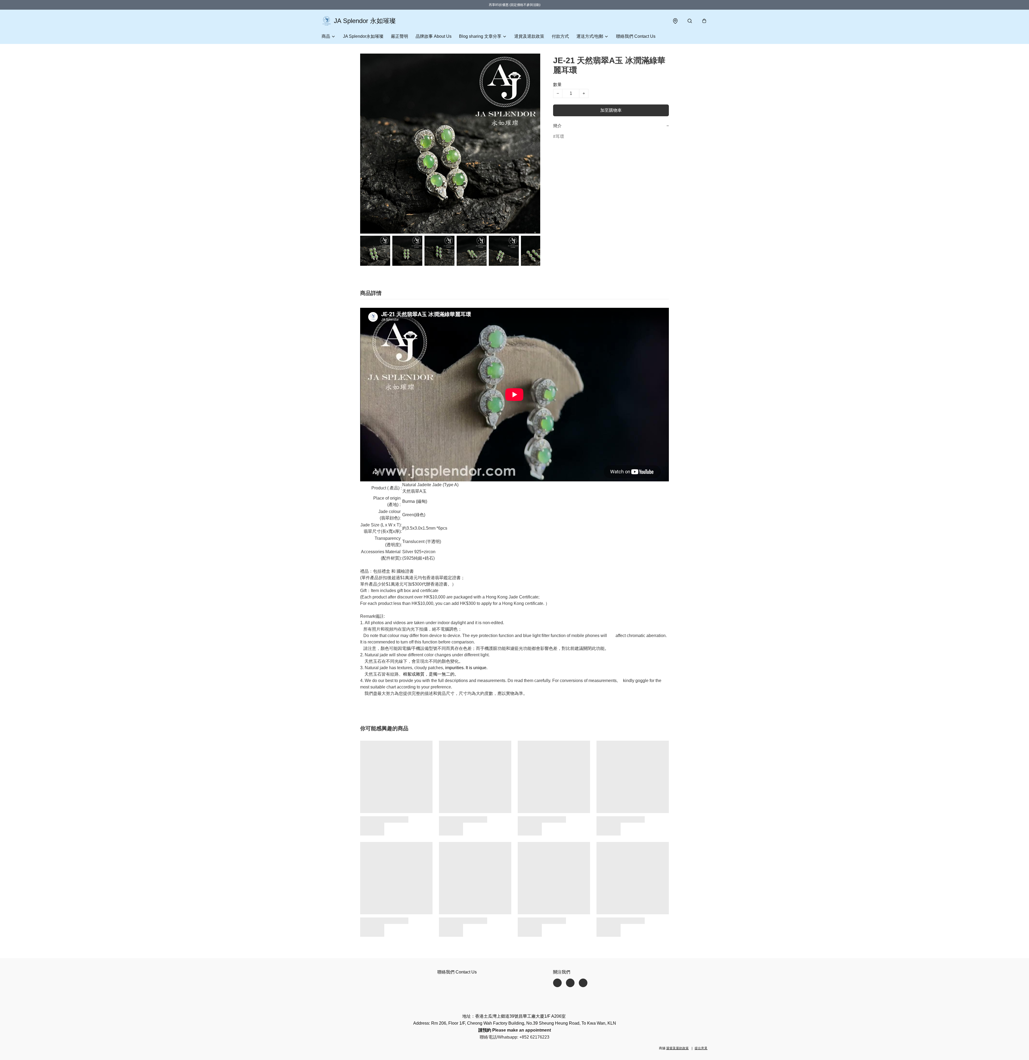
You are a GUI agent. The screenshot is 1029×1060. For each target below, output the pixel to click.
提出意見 (701, 1048)
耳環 (559, 136)
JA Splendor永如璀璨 (363, 36)
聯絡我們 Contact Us (635, 36)
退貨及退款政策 (529, 36)
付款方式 (560, 36)
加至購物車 (611, 110)
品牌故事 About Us (434, 36)
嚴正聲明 (399, 36)
